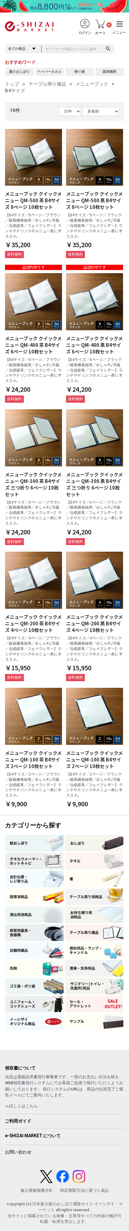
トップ (12, 84)
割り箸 (80, 72)
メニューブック (91, 84)
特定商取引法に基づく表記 (84, 1190)
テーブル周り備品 (47, 84)
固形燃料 (109, 72)
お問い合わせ (18, 1151)
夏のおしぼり (19, 72)
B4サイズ (15, 90)
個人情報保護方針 (36, 1190)
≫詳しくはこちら (21, 1106)
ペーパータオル (49, 72)
